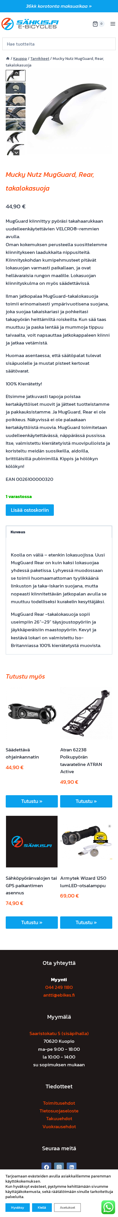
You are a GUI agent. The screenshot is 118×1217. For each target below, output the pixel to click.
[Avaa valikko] (112, 23)
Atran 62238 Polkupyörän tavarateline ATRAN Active (81, 760)
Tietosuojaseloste (59, 1110)
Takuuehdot (59, 1118)
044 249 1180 (59, 987)
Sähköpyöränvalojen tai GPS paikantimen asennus (31, 885)
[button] (15, 88)
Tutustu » (31, 801)
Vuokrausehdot (59, 1126)
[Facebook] (46, 1167)
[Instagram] (59, 1167)
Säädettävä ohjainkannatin (22, 753)
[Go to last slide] (16, 73)
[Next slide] (16, 153)
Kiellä (42, 1207)
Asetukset (67, 1207)
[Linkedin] (71, 1167)
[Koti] (8, 58)
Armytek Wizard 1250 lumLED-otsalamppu (83, 881)
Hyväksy (17, 1207)
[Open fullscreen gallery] (106, 148)
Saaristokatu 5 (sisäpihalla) (59, 1033)
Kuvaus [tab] (18, 531)
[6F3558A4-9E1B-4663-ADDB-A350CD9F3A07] (69, 111)
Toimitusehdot (59, 1103)
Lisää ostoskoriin (30, 510)
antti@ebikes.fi (59, 995)
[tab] (49, 147)
